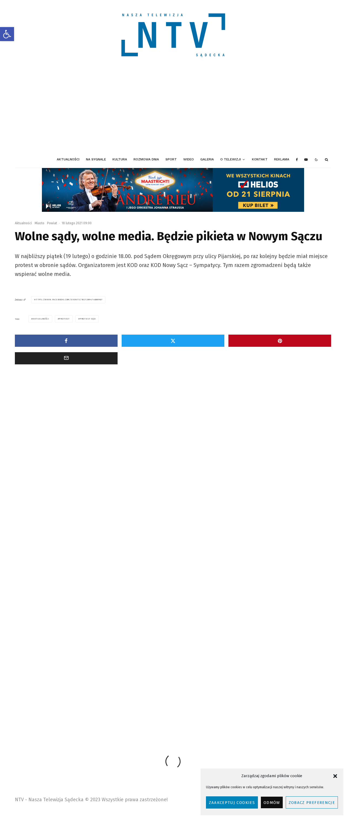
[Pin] (279, 341)
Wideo (188, 159)
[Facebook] (297, 159)
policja (259, 701)
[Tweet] (173, 341)
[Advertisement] (173, 111)
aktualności (41, 319)
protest (64, 319)
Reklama (281, 159)
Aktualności (68, 159)
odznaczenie (236, 701)
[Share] (66, 341)
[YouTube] (306, 159)
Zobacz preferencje (312, 802)
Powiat (52, 223)
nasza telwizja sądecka (187, 701)
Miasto (39, 223)
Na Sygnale (96, 159)
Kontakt (260, 159)
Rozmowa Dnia (146, 159)
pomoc (278, 701)
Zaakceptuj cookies (232, 802)
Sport (171, 159)
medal (157, 701)
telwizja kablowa (303, 701)
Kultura (119, 159)
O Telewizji (230, 159)
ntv (215, 701)
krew (140, 701)
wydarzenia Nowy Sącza (49, 710)
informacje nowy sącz (112, 701)
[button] (7, 34)
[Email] (66, 358)
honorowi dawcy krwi (73, 701)
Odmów (272, 802)
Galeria (207, 159)
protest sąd (88, 319)
